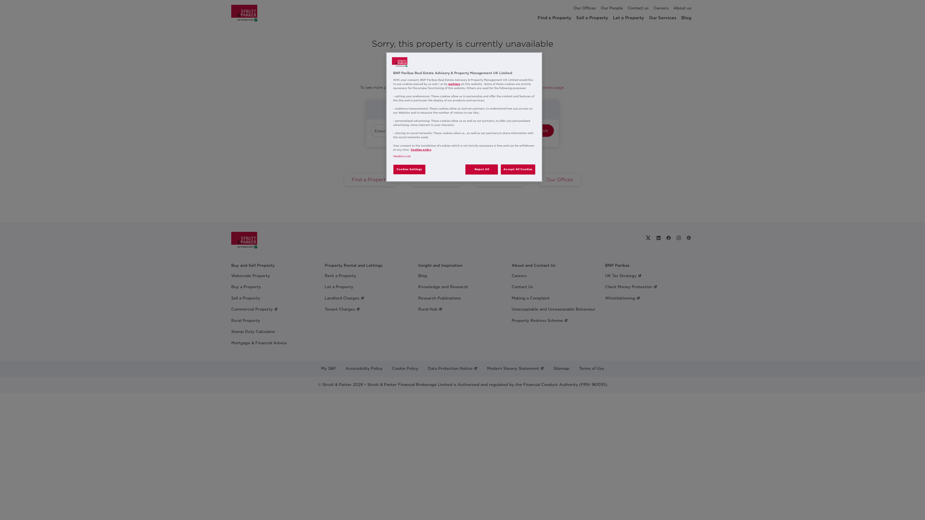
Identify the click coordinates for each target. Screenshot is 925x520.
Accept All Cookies (518, 169)
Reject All (482, 169)
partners (454, 84)
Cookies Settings (409, 169)
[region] (464, 117)
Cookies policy (421, 149)
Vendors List (402, 156)
